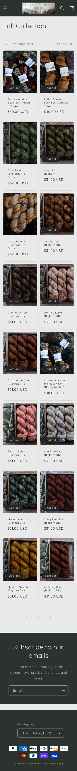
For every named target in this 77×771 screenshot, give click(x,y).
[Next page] (50, 617)
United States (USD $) (36, 733)
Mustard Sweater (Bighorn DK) (19, 589)
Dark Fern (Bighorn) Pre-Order (17, 174)
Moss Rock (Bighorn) (51, 172)
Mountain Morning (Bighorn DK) (19, 521)
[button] (5, 8)
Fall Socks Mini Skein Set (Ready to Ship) (19, 103)
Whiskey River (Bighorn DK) (53, 589)
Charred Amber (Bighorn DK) (18, 314)
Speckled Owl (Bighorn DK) (52, 453)
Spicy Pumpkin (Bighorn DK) (53, 521)
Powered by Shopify (53, 763)
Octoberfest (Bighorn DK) (52, 243)
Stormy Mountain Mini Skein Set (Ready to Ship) (55, 384)
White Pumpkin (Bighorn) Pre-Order (17, 245)
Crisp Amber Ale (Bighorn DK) (18, 382)
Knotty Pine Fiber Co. (32, 763)
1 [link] (27, 617)
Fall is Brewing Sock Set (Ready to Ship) (56, 103)
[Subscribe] (63, 690)
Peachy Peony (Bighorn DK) (17, 453)
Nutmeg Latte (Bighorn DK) (53, 314)
